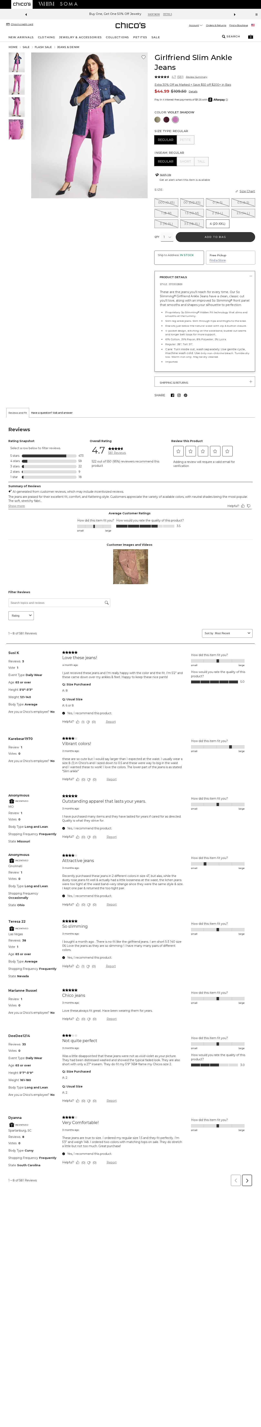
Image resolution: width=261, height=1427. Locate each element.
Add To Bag (215, 236)
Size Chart (247, 191)
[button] (251, 36)
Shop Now (154, 14)
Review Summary (196, 77)
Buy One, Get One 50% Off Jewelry (115, 14)
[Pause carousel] (256, 14)
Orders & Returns (216, 25)
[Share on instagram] (179, 395)
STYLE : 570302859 (171, 284)
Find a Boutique (238, 25)
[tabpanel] (130, 829)
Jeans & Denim (68, 47)
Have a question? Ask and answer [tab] (52, 439)
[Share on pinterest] (185, 395)
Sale (26, 47)
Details (193, 91)
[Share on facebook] (172, 395)
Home (13, 47)
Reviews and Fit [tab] (18, 439)
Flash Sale (43, 47)
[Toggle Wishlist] (143, 57)
